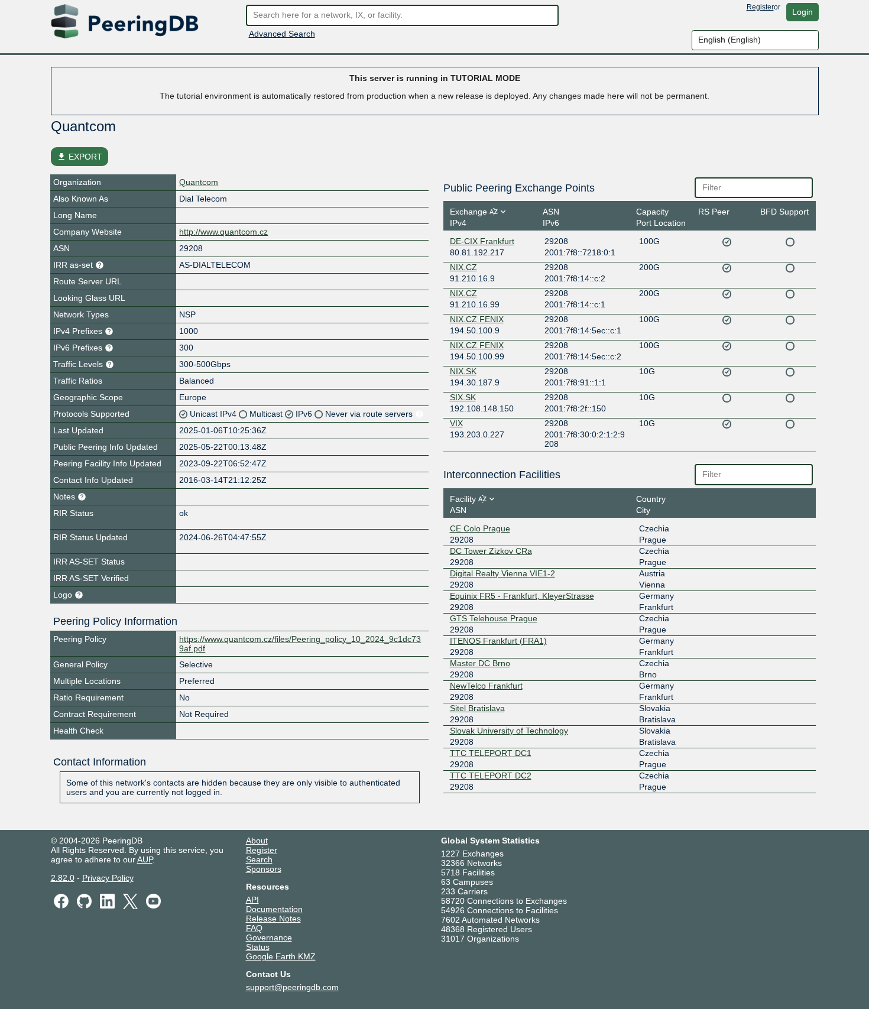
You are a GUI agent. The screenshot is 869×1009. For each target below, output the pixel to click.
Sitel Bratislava (477, 708)
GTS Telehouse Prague (493, 618)
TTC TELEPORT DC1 (490, 753)
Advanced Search (282, 33)
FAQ (254, 928)
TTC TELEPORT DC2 (490, 775)
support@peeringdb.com (292, 987)
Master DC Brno (480, 663)
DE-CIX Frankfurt (482, 241)
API (252, 899)
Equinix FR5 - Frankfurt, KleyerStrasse (522, 596)
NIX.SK (463, 371)
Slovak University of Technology (509, 730)
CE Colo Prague (480, 528)
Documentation (274, 909)
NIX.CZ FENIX (477, 319)
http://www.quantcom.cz (223, 231)
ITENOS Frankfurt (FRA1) (498, 640)
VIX (456, 423)
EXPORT (79, 156)
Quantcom (198, 182)
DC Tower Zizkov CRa (491, 551)
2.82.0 (62, 878)
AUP (145, 859)
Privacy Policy (108, 878)
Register (760, 7)
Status (258, 947)
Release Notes (273, 918)
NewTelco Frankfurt (486, 685)
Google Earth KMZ (281, 956)
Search (259, 859)
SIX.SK (463, 397)
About (257, 840)
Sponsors (263, 869)
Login (802, 12)
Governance (269, 937)
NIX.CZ (463, 267)
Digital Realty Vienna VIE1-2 (502, 573)
